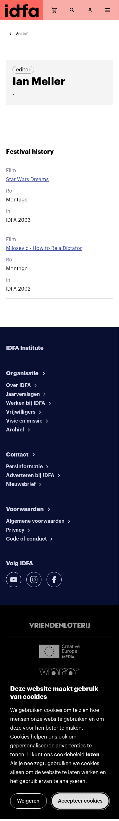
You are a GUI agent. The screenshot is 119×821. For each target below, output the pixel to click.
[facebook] (54, 579)
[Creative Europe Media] (59, 651)
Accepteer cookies (80, 801)
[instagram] (33, 579)
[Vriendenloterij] (59, 625)
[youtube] (13, 579)
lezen (92, 754)
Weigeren (28, 801)
